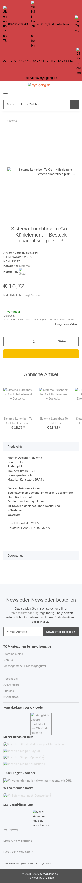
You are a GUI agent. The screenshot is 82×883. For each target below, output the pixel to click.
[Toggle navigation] (5, 93)
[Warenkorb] (75, 94)
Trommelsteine (13, 653)
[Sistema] (22, 271)
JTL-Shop (48, 877)
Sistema (24, 265)
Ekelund (8, 690)
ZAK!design (11, 684)
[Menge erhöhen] (73, 341)
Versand (36, 295)
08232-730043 (18, 24)
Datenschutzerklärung (24, 613)
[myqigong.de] (39, 85)
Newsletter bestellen (60, 631)
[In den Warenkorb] (6, 132)
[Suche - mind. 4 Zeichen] (74, 104)
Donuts (8, 660)
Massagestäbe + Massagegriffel (24, 666)
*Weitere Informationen (28, 319)
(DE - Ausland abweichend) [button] (58, 319)
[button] (67, 94)
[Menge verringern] (8, 341)
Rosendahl (10, 678)
